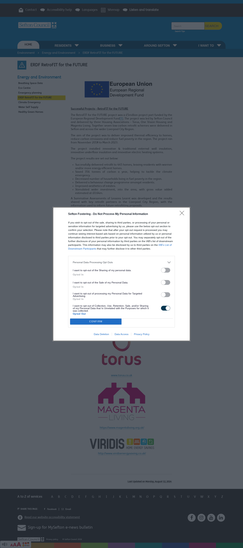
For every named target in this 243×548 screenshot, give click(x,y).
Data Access (121, 334)
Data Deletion (101, 334)
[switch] (165, 270)
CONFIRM (95, 321)
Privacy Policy (141, 334)
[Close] (183, 214)
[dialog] (121, 274)
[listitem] (121, 262)
